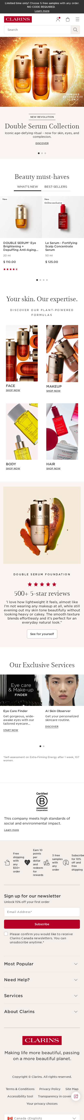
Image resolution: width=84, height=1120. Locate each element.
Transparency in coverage (57, 1096)
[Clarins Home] (18, 19)
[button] (75, 1096)
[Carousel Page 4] (47, 280)
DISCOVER (42, 143)
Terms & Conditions (20, 1089)
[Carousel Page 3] (45, 153)
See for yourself (42, 634)
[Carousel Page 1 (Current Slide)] (39, 153)
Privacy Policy (50, 1089)
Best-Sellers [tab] (55, 186)
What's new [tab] (27, 186)
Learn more (11, 829)
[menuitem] (57, 19)
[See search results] (75, 29)
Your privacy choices (42, 1103)
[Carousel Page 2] (42, 153)
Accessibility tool (20, 1096)
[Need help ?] (76, 1096)
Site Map (71, 1089)
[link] (22, 390)
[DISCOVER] (42, 72)
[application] (21, 707)
